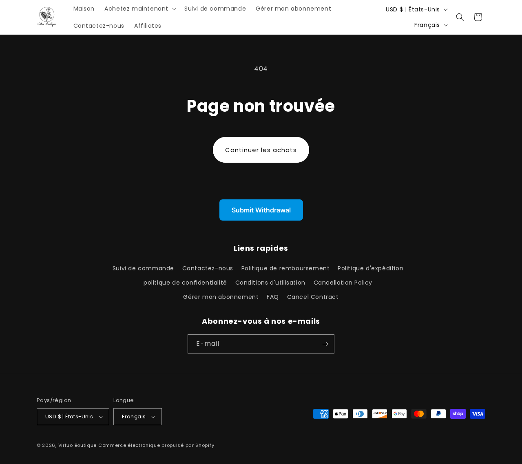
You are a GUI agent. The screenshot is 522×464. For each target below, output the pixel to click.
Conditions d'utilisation (270, 282)
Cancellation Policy (343, 282)
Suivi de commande (143, 268)
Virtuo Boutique (77, 445)
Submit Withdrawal (261, 210)
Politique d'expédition (370, 268)
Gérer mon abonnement (221, 297)
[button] (139, 8)
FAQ (273, 297)
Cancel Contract (313, 297)
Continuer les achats (261, 150)
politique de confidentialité (185, 282)
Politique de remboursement (285, 268)
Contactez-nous (207, 268)
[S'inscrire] (325, 344)
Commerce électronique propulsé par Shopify (156, 445)
